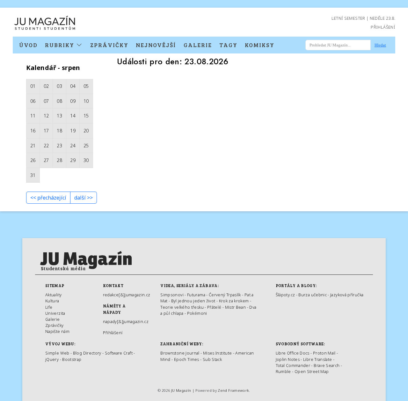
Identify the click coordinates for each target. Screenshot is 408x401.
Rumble (283, 371)
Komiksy (259, 45)
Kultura (52, 301)
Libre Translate (317, 359)
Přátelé (214, 307)
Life (48, 307)
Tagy (228, 45)
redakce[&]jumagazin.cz (126, 295)
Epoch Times (186, 359)
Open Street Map (312, 371)
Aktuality (53, 295)
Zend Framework (233, 390)
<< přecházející (48, 197)
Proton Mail (324, 353)
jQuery (52, 359)
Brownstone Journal (179, 353)
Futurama (196, 295)
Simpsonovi (172, 295)
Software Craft (119, 353)
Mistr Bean (235, 307)
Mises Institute (217, 353)
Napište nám (57, 331)
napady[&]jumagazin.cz (126, 321)
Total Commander (293, 365)
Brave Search (327, 365)
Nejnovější (156, 45)
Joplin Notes (288, 359)
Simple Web (57, 353)
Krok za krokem (234, 301)
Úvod (28, 45)
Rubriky (60, 45)
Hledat (380, 45)
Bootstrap (71, 359)
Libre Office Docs (293, 353)
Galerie (198, 45)
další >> (83, 197)
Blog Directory (87, 353)
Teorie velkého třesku (182, 307)
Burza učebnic (312, 295)
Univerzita (55, 313)
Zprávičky (109, 45)
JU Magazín (181, 390)
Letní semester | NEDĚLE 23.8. (363, 18)
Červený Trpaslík (225, 295)
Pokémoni (197, 313)
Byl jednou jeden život (193, 301)
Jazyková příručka (346, 295)
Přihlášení (383, 27)
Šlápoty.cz (285, 295)
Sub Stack (212, 359)
